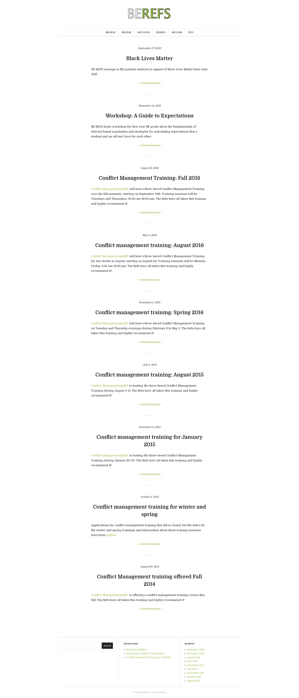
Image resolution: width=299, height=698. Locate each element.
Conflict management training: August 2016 (149, 245)
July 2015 (192, 669)
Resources (160, 32)
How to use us (144, 32)
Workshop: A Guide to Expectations (149, 116)
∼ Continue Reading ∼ (149, 83)
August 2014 (193, 680)
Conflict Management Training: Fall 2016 (149, 178)
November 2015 (195, 665)
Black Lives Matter (149, 58)
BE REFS (144, 692)
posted (111, 535)
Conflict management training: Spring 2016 (149, 312)
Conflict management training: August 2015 (149, 375)
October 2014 (194, 677)
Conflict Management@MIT (109, 189)
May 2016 (192, 661)
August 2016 (193, 657)
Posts (191, 32)
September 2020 (196, 649)
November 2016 (195, 653)
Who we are (126, 32)
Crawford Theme (158, 692)
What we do (110, 32)
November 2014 (195, 673)
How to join (177, 32)
